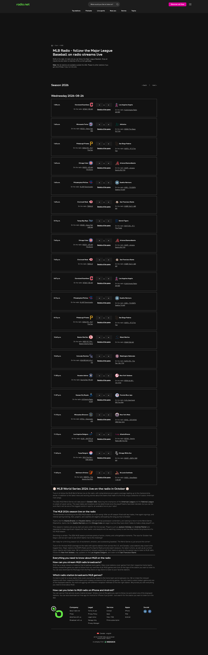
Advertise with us (75, 617)
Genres (123, 11)
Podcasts (89, 11)
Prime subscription (113, 620)
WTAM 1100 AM (88, 109)
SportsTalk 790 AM (86, 380)
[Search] (117, 4)
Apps (108, 614)
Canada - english (105, 633)
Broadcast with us (76, 620)
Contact (109, 611)
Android (127, 617)
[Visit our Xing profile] (150, 611)
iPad (126, 614)
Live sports (101, 11)
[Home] (52, 45)
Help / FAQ (110, 617)
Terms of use (92, 611)
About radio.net (75, 611)
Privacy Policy (92, 614)
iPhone (127, 611)
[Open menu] (190, 4)
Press (72, 614)
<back (144, 85)
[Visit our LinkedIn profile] (145, 611)
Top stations (76, 11)
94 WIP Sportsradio (86, 187)
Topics (134, 11)
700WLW (90, 206)
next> (154, 85)
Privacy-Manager (93, 623)
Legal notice (92, 617)
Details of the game (104, 109)
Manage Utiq (92, 620)
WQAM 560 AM (129, 342)
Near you (113, 11)
